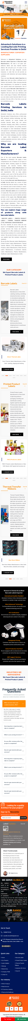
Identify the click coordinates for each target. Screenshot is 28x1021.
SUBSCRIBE (23, 817)
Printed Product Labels (21, 960)
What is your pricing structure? (13, 734)
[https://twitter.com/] (12, 1009)
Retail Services (5, 986)
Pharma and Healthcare (7, 992)
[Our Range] (15, 917)
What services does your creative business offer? (11, 703)
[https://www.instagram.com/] (16, 1009)
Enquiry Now (9, 369)
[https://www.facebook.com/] (7, 1009)
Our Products (4, 960)
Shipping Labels (14, 357)
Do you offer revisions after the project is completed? (13, 742)
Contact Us (4, 974)
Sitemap (3, 966)
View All (24, 283)
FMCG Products (5, 983)
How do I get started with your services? (13, 751)
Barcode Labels (19, 957)
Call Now (8, 1019)
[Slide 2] (14, 14)
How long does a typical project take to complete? (13, 727)
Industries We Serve (21, 968)
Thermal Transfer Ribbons (19, 964)
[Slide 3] (17, 14)
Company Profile (5, 971)
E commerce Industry (7, 989)
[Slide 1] (11, 14)
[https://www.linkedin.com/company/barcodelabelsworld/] (21, 1009)
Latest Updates (5, 963)
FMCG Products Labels (14, 459)
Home (3, 957)
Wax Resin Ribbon (14, 560)
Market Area (4, 969)
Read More (6, 259)
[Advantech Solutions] (6, 2)
